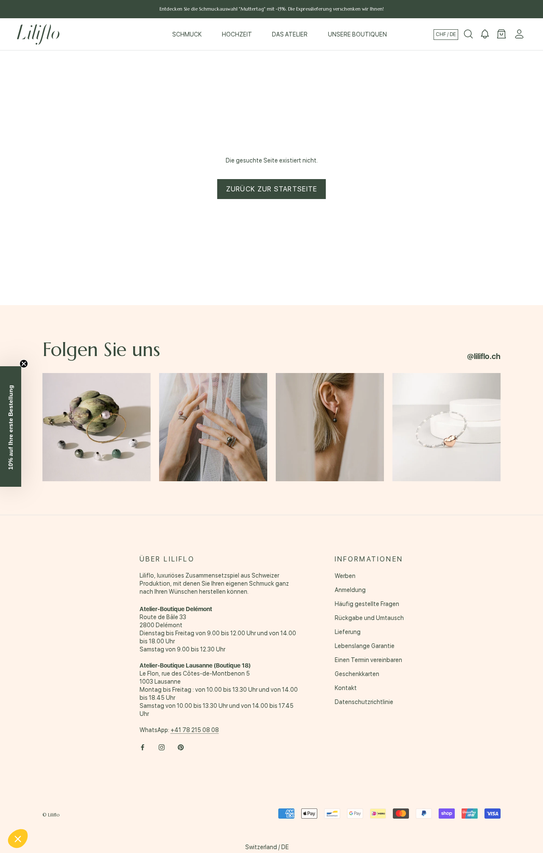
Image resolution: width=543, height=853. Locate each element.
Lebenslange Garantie (365, 646)
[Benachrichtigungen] (484, 34)
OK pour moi (142, 810)
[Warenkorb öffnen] (501, 34)
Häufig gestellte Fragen (367, 603)
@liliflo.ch (484, 356)
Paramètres (53, 810)
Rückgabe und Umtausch (369, 617)
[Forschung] (468, 34)
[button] (18, 838)
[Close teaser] (24, 363)
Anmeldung (350, 589)
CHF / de (446, 34)
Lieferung (348, 632)
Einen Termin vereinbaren (368, 660)
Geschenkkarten (357, 674)
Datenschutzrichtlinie (364, 702)
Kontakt (346, 688)
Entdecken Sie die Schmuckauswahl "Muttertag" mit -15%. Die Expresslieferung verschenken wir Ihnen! (272, 9)
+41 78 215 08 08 (195, 730)
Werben (345, 575)
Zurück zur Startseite (271, 189)
